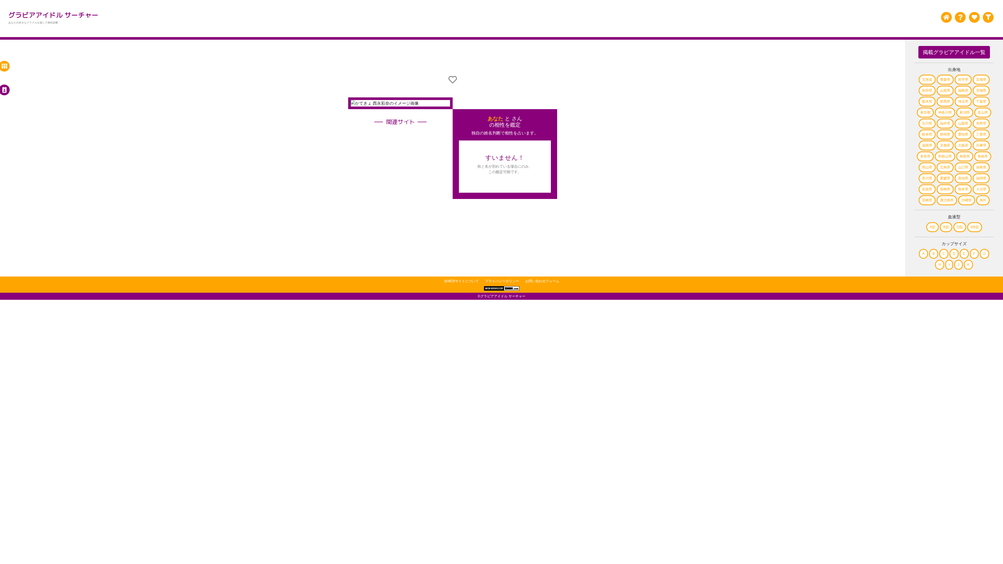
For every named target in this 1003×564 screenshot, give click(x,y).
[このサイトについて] (960, 17)
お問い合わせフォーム (542, 281)
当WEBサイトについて (461, 281)
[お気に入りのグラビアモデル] (974, 17)
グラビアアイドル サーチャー (53, 15)
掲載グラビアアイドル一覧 (954, 52)
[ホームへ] (946, 17)
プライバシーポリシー (502, 281)
